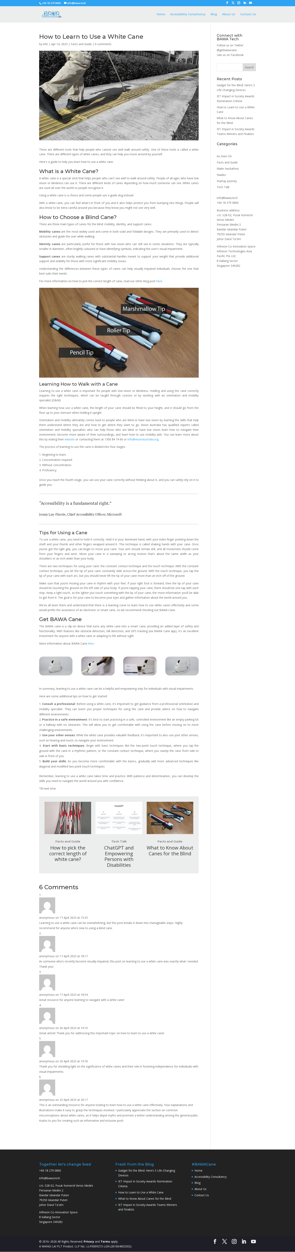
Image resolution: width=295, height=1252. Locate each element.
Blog (214, 14)
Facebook (237, 55)
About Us (228, 14)
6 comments (103, 44)
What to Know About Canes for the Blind (144, 1198)
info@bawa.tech (227, 198)
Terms (105, 1241)
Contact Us (248, 14)
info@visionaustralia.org (143, 439)
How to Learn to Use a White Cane (141, 1192)
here (159, 281)
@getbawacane (227, 50)
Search (249, 67)
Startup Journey (227, 181)
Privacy (89, 1241)
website (70, 439)
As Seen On (224, 156)
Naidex (221, 175)
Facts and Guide (81, 44)
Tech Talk (119, 841)
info (45, 44)
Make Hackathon (228, 168)
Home (161, 14)
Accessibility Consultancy (187, 14)
